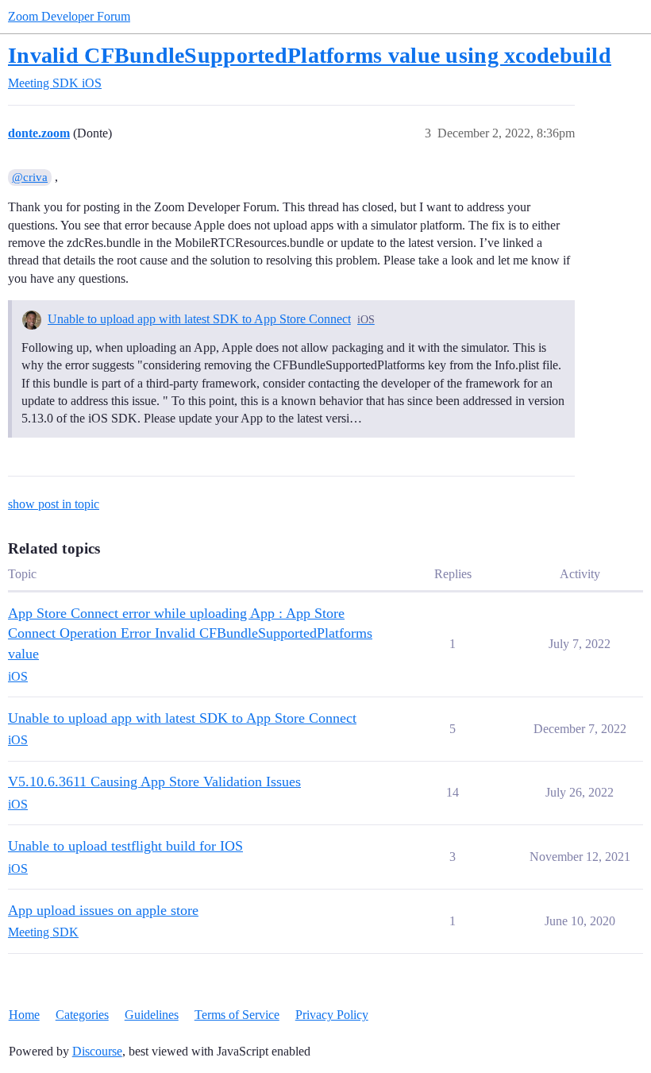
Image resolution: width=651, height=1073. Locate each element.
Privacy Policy (331, 1014)
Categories (82, 1014)
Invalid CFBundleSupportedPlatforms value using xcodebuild (309, 55)
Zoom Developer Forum (69, 16)
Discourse (97, 1051)
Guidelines (152, 1014)
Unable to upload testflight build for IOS (125, 846)
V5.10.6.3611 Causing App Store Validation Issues (154, 781)
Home (24, 1014)
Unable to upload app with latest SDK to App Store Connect (199, 319)
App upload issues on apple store (103, 910)
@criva (30, 177)
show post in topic (53, 504)
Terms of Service (237, 1014)
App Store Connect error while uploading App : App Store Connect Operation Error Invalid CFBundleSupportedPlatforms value (190, 633)
